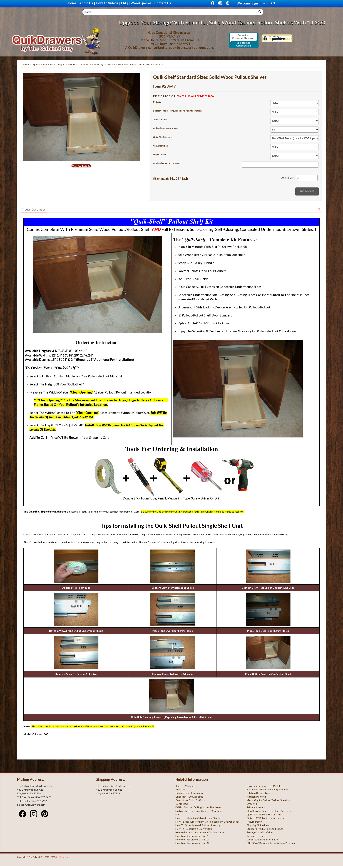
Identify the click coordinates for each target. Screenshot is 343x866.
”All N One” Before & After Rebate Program (271, 843)
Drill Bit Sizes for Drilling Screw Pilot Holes (198, 807)
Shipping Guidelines (258, 825)
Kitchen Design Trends (260, 793)
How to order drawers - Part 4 (263, 785)
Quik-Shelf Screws (162, 137)
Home (26, 64)
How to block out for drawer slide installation (200, 832)
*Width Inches (160, 119)
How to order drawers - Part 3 (192, 843)
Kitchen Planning (256, 796)
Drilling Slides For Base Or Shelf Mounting (198, 810)
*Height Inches (160, 145)
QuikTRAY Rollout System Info (264, 814)
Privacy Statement (257, 807)
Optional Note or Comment (166, 163)
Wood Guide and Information (263, 839)
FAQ (177, 814)
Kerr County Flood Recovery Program (267, 789)
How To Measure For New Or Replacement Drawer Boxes (207, 821)
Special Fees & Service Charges (48, 64)
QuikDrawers (61, 857)
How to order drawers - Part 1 (192, 835)
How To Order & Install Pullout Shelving (197, 825)
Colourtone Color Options (190, 800)
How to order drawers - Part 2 (192, 839)
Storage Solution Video (260, 832)
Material (157, 102)
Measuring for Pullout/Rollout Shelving (268, 800)
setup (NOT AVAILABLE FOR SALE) (85, 64)
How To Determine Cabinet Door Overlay (198, 818)
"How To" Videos (184, 785)
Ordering (252, 803)
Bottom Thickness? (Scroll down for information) (177, 110)
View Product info (81, 166)
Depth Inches (159, 154)
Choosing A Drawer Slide (189, 796)
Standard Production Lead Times (265, 828)
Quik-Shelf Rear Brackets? (166, 128)
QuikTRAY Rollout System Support (266, 818)
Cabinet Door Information (189, 793)
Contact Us (181, 803)
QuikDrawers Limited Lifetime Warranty (269, 810)
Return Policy (254, 821)
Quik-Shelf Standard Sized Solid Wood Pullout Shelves (133, 64)
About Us (180, 789)
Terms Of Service (256, 835)
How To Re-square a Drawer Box (193, 828)
